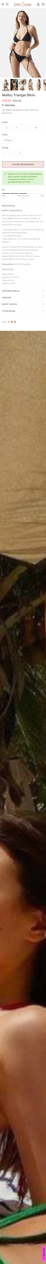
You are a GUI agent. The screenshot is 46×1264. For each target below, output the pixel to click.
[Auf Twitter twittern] (9, 322)
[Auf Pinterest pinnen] (15, 322)
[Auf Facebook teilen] (12, 322)
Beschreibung (8, 205)
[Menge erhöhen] (20, 153)
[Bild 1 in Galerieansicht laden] (23, 43)
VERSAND (6, 297)
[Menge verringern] (5, 153)
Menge (5, 147)
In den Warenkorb (23, 164)
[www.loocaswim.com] (23, 4)
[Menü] (3, 4)
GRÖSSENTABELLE (11, 291)
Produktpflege (8, 311)
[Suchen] (8, 4)
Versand (16, 110)
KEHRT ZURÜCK (9, 304)
